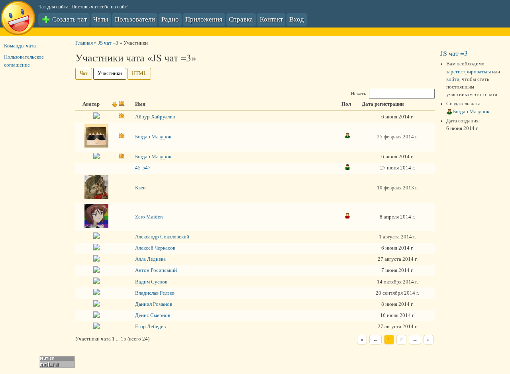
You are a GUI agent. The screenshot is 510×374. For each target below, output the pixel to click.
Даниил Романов (153, 304)
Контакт (271, 19)
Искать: (360, 93)
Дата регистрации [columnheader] (383, 104)
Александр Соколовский (162, 237)
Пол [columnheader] (346, 104)
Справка (241, 19)
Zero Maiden (149, 217)
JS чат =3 (108, 43)
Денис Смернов (152, 315)
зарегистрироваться (468, 72)
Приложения (203, 19)
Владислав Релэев (155, 293)
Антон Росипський (156, 270)
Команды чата (20, 46)
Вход (296, 19)
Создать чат (69, 19)
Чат (84, 73)
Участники (110, 73)
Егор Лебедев (150, 326)
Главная (84, 43)
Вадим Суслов (151, 282)
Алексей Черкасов (155, 248)
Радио (170, 19)
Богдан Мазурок (153, 137)
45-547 (143, 168)
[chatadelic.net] (18, 19)
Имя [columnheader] (140, 104)
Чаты (100, 19)
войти (452, 79)
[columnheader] (120, 105)
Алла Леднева (150, 259)
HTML (139, 73)
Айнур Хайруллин (155, 117)
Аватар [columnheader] (91, 104)
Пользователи (135, 19)
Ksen (140, 188)
